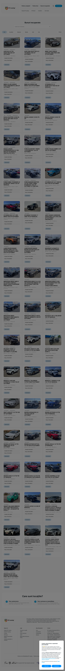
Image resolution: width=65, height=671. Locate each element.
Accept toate (56, 666)
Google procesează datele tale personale (48, 658)
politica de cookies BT (45, 659)
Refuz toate (46, 666)
